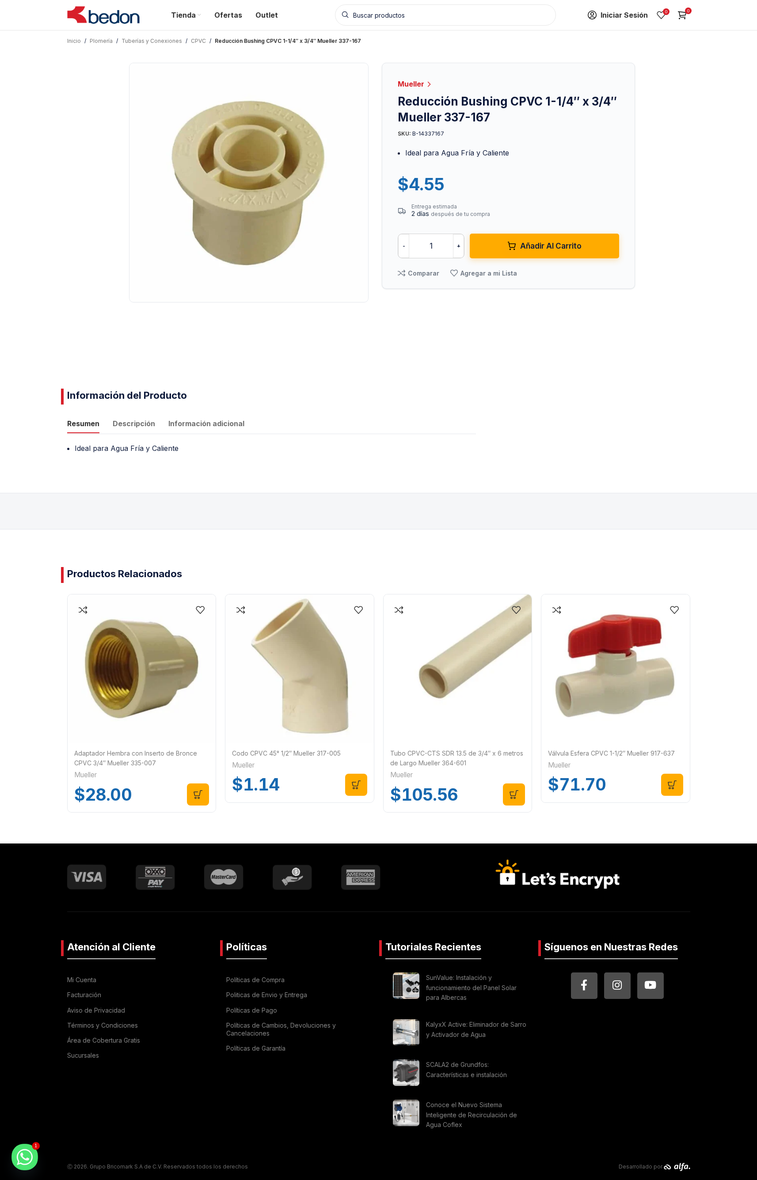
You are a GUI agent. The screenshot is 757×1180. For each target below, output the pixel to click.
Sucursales (83, 1055)
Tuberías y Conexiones (152, 41)
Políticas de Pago (251, 1010)
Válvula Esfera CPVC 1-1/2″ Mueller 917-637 (611, 753)
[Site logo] (103, 14)
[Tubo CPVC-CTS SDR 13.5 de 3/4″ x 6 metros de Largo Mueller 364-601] (458, 668)
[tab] (83, 424)
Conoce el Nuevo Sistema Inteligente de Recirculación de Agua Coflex (471, 1114)
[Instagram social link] (617, 985)
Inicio (74, 41)
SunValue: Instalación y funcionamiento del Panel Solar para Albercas (471, 987)
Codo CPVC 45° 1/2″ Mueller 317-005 (286, 753)
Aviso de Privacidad (96, 1010)
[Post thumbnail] (406, 989)
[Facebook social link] (584, 985)
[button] (198, 794)
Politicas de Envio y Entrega (266, 994)
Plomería (101, 41)
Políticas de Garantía (255, 1048)
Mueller (412, 83)
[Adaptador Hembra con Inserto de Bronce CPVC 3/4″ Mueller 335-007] (142, 668)
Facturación (84, 994)
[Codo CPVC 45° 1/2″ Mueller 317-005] (299, 668)
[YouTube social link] (650, 985)
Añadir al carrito (551, 246)
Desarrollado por (641, 1166)
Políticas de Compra (255, 979)
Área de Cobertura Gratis (103, 1040)
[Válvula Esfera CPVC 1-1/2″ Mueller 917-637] (615, 668)
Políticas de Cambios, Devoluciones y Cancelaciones (281, 1029)
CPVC (198, 41)
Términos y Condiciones (102, 1025)
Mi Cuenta (81, 979)
